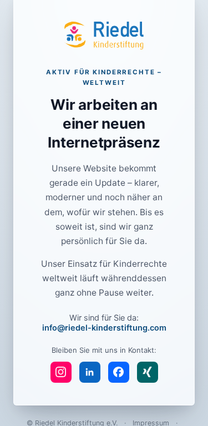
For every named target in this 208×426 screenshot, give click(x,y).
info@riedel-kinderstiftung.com (104, 328)
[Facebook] (118, 372)
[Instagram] (61, 372)
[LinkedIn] (89, 372)
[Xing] (147, 372)
